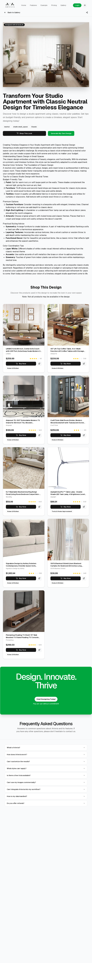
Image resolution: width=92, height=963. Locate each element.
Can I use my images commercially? (21, 782)
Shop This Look (26, 133)
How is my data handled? (17, 796)
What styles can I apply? (16, 768)
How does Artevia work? (17, 754)
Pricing (54, 5)
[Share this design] (87, 12)
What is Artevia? (13, 747)
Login (77, 5)
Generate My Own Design (61, 133)
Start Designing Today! (46, 699)
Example (44, 5)
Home (23, 5)
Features (33, 5)
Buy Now (22, 364)
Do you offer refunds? (15, 803)
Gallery (63, 5)
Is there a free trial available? (19, 775)
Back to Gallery (14, 12)
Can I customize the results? (18, 761)
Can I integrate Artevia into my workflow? (23, 789)
